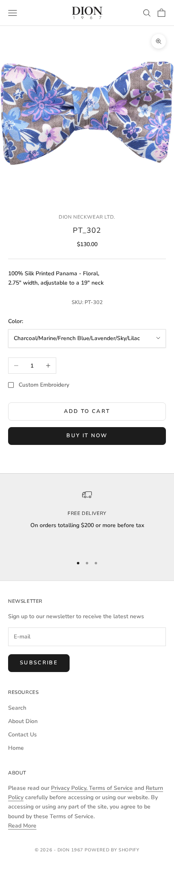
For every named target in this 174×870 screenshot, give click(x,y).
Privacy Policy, (70, 788)
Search (17, 708)
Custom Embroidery (44, 385)
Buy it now (86, 435)
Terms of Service (111, 788)
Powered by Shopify (112, 850)
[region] (87, 519)
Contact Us (22, 734)
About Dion (23, 721)
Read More (22, 826)
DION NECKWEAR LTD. (87, 217)
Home (16, 748)
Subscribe (39, 662)
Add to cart (87, 411)
